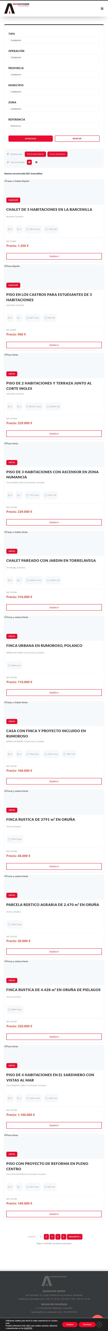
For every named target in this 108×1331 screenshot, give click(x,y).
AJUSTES (28, 1328)
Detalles (53, 256)
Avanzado (30, 138)
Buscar (77, 138)
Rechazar (87, 1324)
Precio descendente (35, 154)
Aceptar (69, 1324)
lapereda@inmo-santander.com (46, 1311)
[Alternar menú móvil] (102, 8)
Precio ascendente (57, 154)
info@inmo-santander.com (31, 1298)
